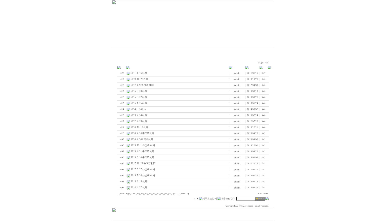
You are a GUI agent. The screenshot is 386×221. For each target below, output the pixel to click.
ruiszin (265, 206)
